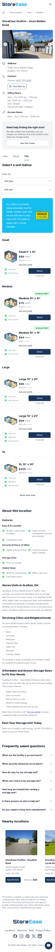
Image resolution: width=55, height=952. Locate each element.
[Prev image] (5, 44)
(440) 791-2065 (23, 80)
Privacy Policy (43, 930)
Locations (10, 930)
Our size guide (33, 712)
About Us (22, 930)
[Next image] (50, 44)
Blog (31, 930)
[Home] (3, 12)
